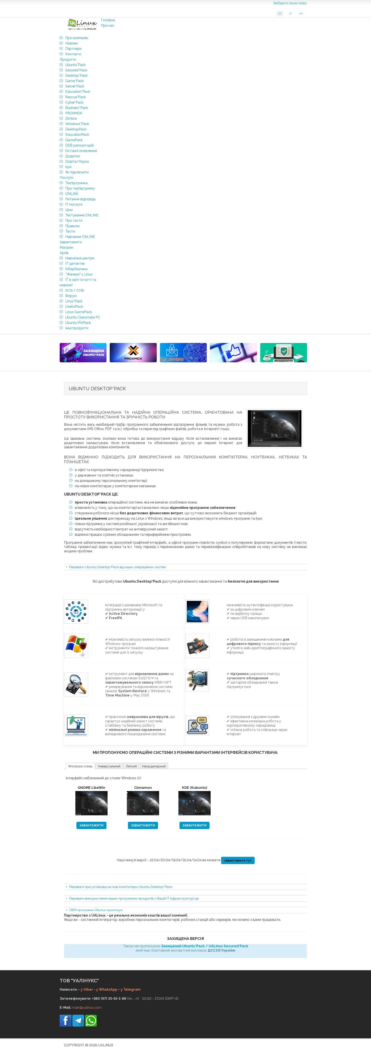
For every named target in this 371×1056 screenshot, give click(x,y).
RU (290, 13)
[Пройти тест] (233, 352)
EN (301, 13)
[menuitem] (108, 20)
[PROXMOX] (133, 352)
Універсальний (109, 766)
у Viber (87, 989)
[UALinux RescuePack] (283, 352)
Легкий (131, 766)
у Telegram (131, 989)
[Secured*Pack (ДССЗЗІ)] (83, 352)
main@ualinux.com (87, 1007)
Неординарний (154, 766)
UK (279, 13)
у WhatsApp (106, 989)
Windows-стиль (80, 766)
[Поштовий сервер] (183, 352)
